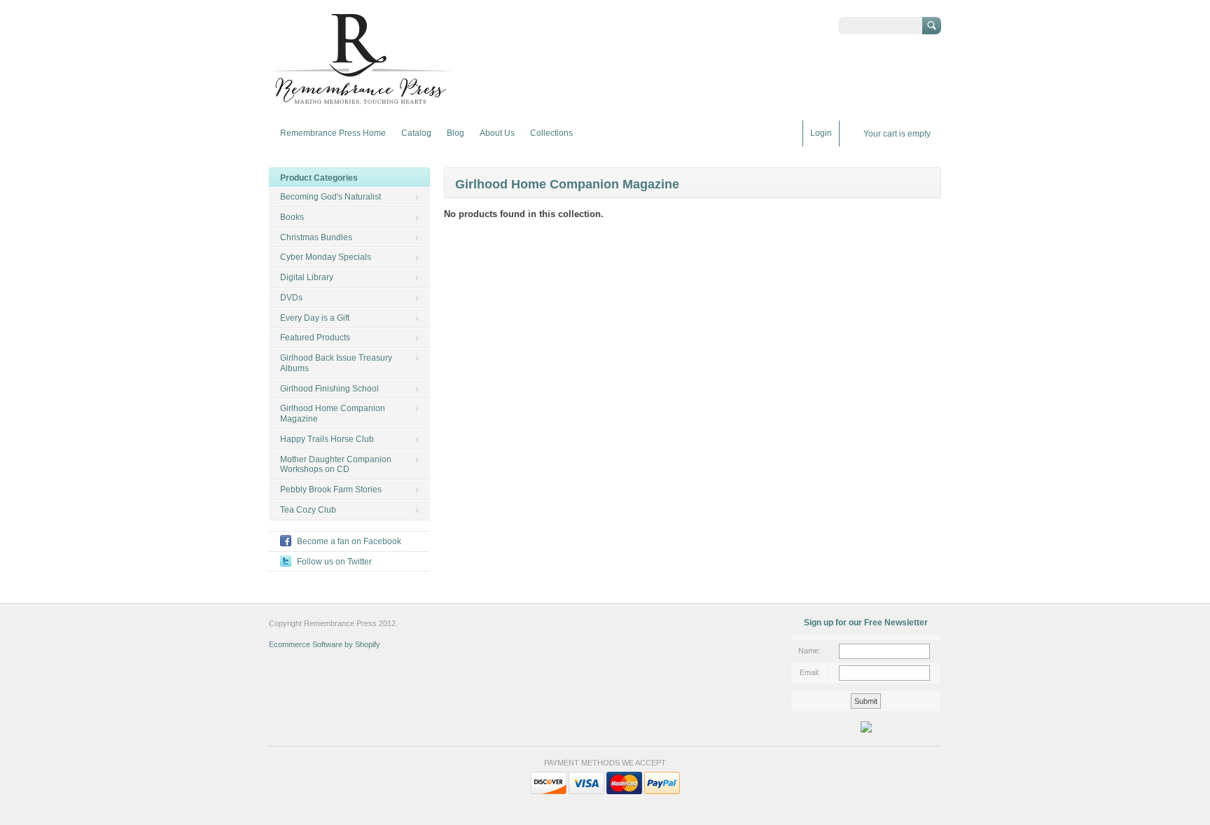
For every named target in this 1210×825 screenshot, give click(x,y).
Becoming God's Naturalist (330, 197)
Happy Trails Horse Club (327, 439)
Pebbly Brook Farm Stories (331, 489)
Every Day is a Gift (314, 318)
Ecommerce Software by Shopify (324, 644)
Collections (551, 133)
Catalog (416, 133)
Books (292, 217)
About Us (497, 133)
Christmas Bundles (316, 237)
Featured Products (315, 337)
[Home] (360, 100)
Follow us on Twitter (334, 562)
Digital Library (306, 277)
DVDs (291, 298)
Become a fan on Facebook (349, 541)
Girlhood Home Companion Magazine (332, 413)
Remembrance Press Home (333, 133)
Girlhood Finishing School (329, 389)
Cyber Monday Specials (325, 257)
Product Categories (319, 178)
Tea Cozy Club (308, 510)
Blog (455, 133)
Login (821, 133)
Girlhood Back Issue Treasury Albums (336, 363)
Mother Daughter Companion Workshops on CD (335, 465)
